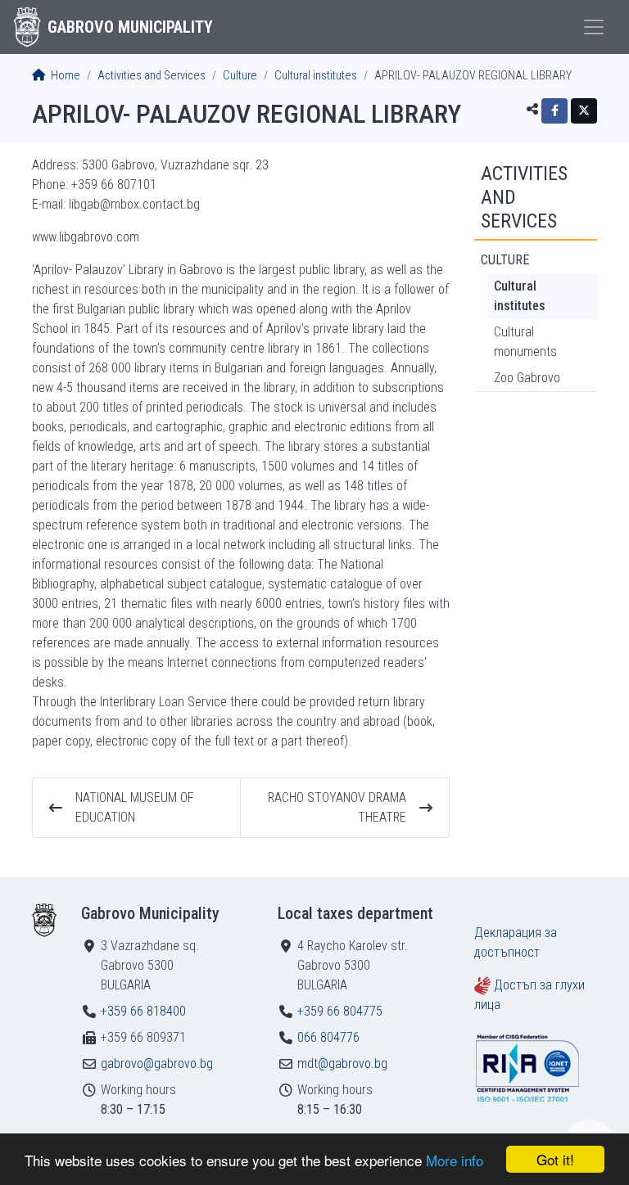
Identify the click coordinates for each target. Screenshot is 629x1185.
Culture (240, 76)
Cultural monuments (525, 341)
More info (454, 1160)
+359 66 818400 (143, 1011)
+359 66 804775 (339, 1011)
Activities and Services (151, 76)
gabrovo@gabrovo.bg (157, 1063)
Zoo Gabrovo (527, 377)
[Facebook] (554, 111)
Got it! (555, 1159)
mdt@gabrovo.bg (342, 1063)
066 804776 (328, 1037)
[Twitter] (584, 111)
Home (64, 76)
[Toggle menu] (594, 27)
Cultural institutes (315, 76)
